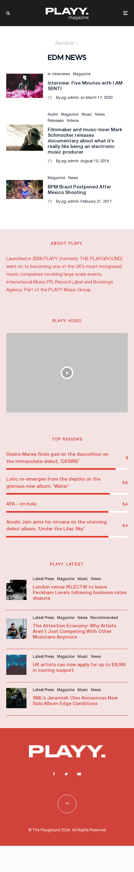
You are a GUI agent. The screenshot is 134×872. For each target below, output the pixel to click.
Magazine (81, 74)
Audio (53, 114)
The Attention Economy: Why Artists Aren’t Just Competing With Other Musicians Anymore (74, 631)
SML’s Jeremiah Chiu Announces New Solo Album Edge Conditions (75, 701)
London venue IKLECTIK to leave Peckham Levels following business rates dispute (80, 593)
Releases (56, 120)
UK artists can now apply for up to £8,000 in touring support (79, 668)
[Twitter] (66, 774)
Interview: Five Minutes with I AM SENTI (85, 86)
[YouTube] (79, 774)
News (100, 114)
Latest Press (43, 579)
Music (87, 114)
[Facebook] (54, 774)
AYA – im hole (21, 504)
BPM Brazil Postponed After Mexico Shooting (79, 190)
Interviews (61, 74)
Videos (73, 120)
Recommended (104, 618)
